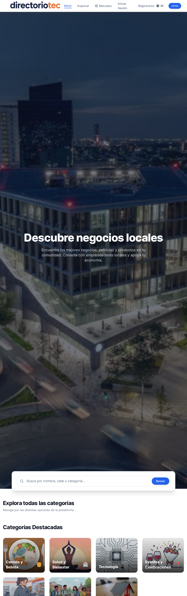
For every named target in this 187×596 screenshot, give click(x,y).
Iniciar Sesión (122, 6)
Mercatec (105, 6)
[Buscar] (22, 481)
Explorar (83, 6)
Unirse (174, 5)
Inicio (68, 5)
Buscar (160, 481)
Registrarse (146, 6)
